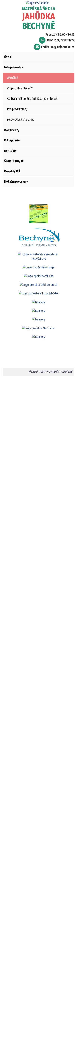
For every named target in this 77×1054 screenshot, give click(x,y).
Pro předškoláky (17, 109)
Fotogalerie (12, 140)
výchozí (33, 371)
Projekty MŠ (12, 171)
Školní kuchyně (14, 161)
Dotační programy (16, 181)
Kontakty (10, 150)
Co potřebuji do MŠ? (20, 88)
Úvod (7, 57)
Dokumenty (11, 130)
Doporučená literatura (20, 119)
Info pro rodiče (13, 67)
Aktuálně (12, 77)
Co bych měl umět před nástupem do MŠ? (32, 98)
